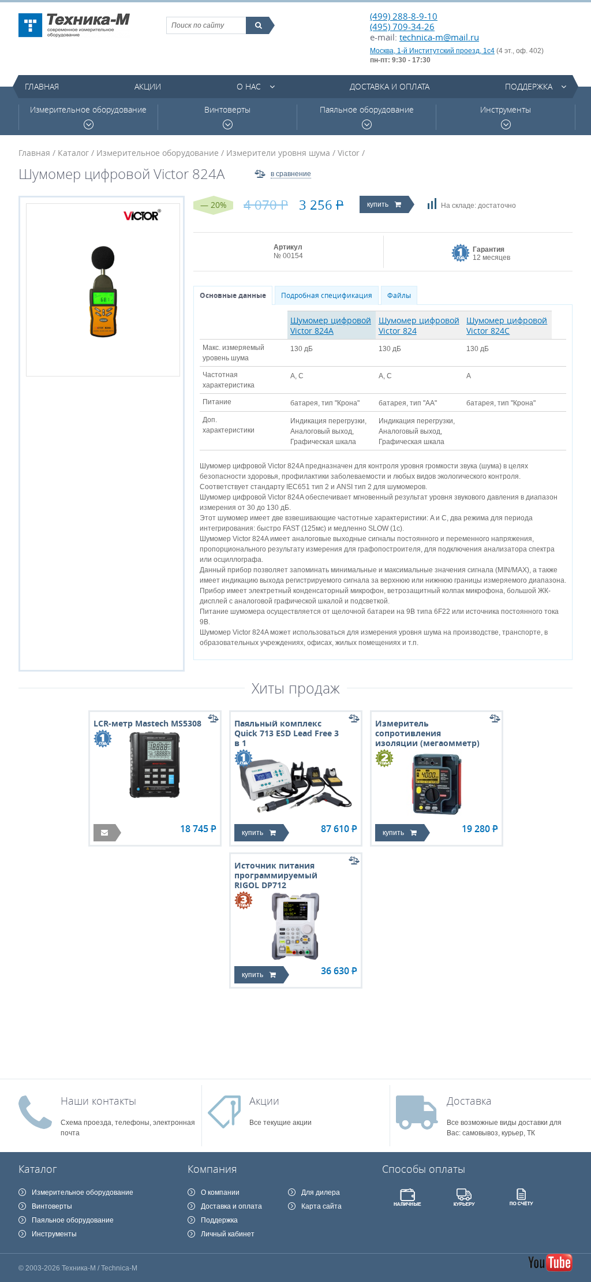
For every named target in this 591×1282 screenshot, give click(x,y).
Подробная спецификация (326, 295)
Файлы (399, 295)
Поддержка (528, 86)
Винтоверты (227, 110)
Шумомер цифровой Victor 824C (506, 325)
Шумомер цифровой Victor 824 (419, 325)
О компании (220, 1192)
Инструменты (505, 110)
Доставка (469, 1101)
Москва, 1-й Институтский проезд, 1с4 (432, 51)
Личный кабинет (228, 1234)
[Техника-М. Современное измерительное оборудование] (74, 25)
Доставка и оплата (389, 86)
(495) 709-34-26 (402, 26)
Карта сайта (321, 1206)
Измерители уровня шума (278, 152)
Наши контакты (98, 1101)
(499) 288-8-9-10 (403, 16)
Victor (349, 152)
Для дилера (320, 1192)
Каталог (73, 152)
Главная (42, 86)
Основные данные (233, 295)
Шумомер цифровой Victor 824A (330, 325)
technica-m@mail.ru (439, 37)
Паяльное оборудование (367, 110)
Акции (147, 86)
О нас (249, 86)
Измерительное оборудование (88, 110)
